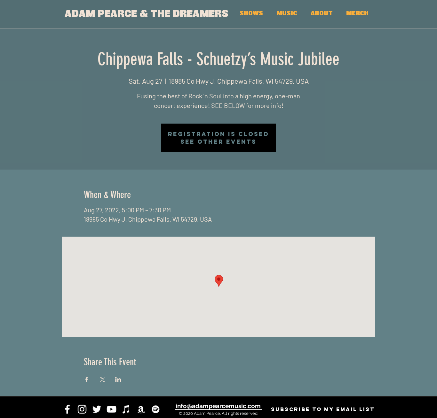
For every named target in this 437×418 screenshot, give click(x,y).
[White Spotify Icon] (156, 409)
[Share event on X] (102, 379)
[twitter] (97, 409)
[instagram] (82, 409)
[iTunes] (126, 409)
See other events (218, 141)
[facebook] (67, 409)
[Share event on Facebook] (87, 379)
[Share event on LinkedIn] (118, 379)
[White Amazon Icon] (141, 409)
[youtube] (111, 409)
